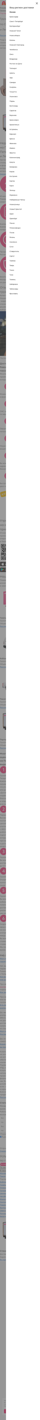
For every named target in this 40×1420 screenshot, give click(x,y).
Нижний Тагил (15, 31)
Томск (12, 270)
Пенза (12, 223)
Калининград (15, 158)
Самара (13, 82)
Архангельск (14, 125)
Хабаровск (14, 284)
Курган (12, 181)
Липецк (12, 190)
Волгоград (14, 106)
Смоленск (13, 242)
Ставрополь (14, 251)
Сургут (12, 256)
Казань (12, 40)
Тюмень (13, 280)
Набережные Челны (17, 200)
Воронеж (13, 115)
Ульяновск (14, 97)
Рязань (12, 237)
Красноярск (14, 120)
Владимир (13, 59)
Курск (12, 186)
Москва (13, 12)
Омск (11, 54)
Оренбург (13, 219)
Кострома (13, 176)
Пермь (12, 101)
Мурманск (13, 195)
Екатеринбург (15, 26)
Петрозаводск (15, 228)
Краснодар (14, 17)
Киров (12, 172)
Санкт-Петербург (16, 21)
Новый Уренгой (16, 209)
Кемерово (13, 167)
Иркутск (13, 153)
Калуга (12, 162)
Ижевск (12, 148)
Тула (11, 275)
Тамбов (12, 261)
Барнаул (13, 134)
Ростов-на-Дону (16, 64)
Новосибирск (15, 36)
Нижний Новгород (17, 45)
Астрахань (14, 129)
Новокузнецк (15, 204)
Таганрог (13, 68)
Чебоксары (14, 289)
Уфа (11, 78)
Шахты (12, 73)
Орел (12, 214)
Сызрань (13, 87)
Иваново (13, 143)
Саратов (13, 111)
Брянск (12, 139)
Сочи (11, 247)
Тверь (12, 265)
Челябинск (14, 50)
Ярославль (14, 294)
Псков (12, 233)
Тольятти (13, 92)
